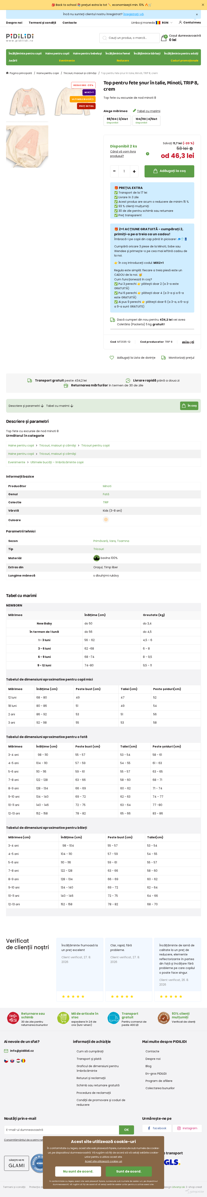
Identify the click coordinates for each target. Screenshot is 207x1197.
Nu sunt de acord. (78, 1171)
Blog (148, 1066)
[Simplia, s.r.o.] (194, 1191)
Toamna (123, 541)
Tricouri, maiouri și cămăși (79, 73)
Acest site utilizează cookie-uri (103, 1161)
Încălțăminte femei (118, 53)
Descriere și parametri (24, 406)
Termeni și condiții (42, 23)
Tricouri (98, 549)
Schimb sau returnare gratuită (98, 1085)
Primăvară (100, 541)
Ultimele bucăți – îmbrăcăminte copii (57, 462)
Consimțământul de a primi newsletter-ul (29, 1140)
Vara (112, 541)
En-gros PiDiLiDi (156, 1074)
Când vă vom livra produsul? (123, 153)
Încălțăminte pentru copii (25, 53)
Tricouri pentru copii (95, 445)
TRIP (106, 502)
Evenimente (67, 60)
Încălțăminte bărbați (147, 53)
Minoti (107, 486)
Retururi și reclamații (91, 1078)
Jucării (13, 60)
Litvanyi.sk (178, 1187)
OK (126, 1129)
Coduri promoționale (184, 60)
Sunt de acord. (128, 1171)
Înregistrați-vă (133, 14)
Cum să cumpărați (90, 1051)
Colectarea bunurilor (160, 1088)
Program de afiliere (159, 1081)
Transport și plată (89, 1059)
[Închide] (203, 5)
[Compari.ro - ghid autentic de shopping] (40, 1163)
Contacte (69, 23)
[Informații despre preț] (191, 148)
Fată (106, 494)
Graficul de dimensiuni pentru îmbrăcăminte (98, 1068)
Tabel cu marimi (148, 111)
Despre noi (14, 23)
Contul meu (192, 22)
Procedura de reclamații (94, 1093)
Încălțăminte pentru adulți (181, 53)
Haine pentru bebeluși (87, 53)
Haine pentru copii (57, 53)
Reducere (123, 60)
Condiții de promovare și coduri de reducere (101, 1102)
